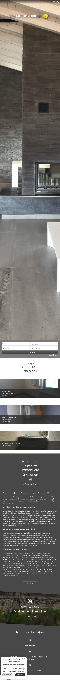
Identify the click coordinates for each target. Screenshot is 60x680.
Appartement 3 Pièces (11, 444)
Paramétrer (7, 675)
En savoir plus (30, 616)
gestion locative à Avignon (45, 569)
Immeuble (7, 392)
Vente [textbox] (4, 344)
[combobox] (16, 344)
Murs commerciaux (9, 418)
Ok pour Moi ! (20, 675)
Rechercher (30, 352)
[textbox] (44, 344)
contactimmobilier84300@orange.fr (30, 670)
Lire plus (30, 583)
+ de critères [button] (52, 355)
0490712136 (30, 645)
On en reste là (19, 658)
